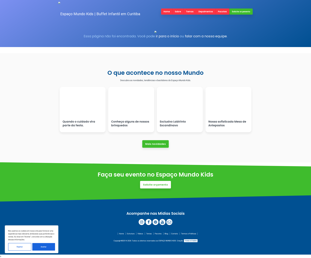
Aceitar (44, 247)
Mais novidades (155, 144)
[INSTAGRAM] (142, 222)
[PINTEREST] (155, 222)
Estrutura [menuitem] (130, 234)
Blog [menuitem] (166, 234)
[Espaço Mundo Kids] (99, 14)
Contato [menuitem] (174, 234)
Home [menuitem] (167, 11)
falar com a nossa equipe (206, 36)
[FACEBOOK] (149, 222)
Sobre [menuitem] (178, 11)
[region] (31, 239)
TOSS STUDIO (191, 241)
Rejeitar (20, 247)
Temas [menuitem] (190, 11)
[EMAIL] (169, 222)
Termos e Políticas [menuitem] (188, 234)
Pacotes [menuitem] (222, 11)
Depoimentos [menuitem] (206, 11)
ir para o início (167, 36)
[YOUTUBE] (162, 222)
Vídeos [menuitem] (140, 234)
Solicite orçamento (241, 11)
